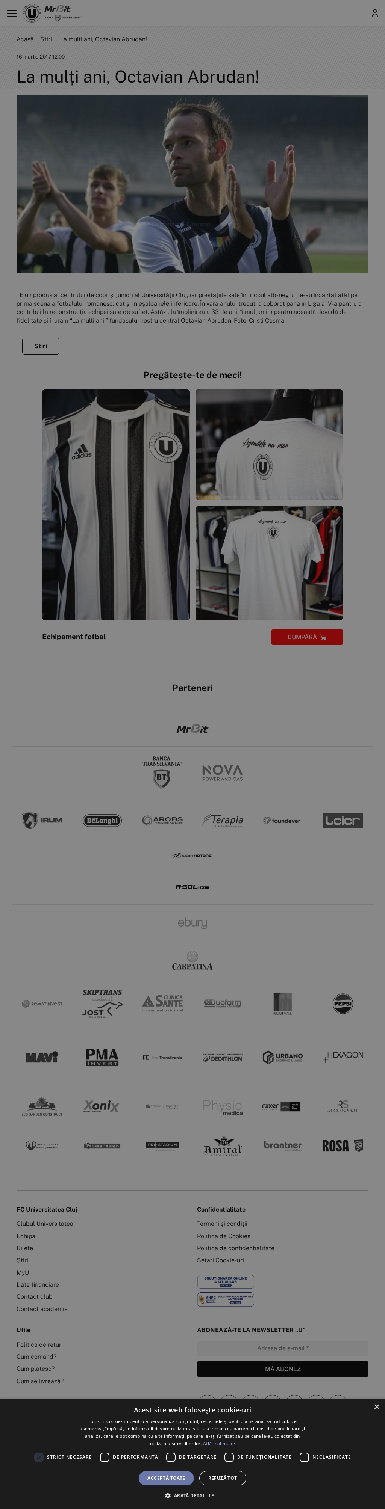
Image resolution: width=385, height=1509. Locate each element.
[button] (192, 1495)
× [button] (376, 1407)
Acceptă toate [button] (166, 1478)
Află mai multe (219, 1443)
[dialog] (192, 1454)
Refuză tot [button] (222, 1478)
